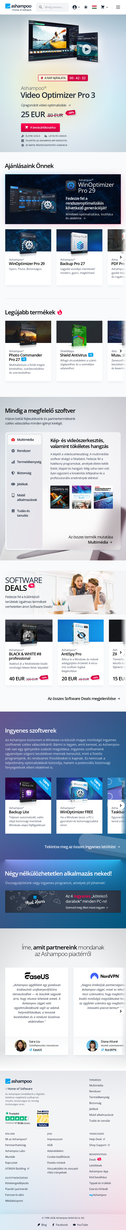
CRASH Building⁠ (15, 1168)
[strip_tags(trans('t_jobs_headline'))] (42, 1118)
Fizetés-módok (56, 1162)
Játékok (93, 1109)
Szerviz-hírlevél (98, 1189)
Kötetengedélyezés (17, 1183)
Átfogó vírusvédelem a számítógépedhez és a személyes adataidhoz (78, 364)
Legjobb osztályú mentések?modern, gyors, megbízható (77, 271)
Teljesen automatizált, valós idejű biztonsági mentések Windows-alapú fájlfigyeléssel (27, 821)
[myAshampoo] (76, 7)
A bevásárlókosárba (42, 127)
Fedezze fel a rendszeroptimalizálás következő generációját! (86, 203)
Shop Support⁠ (97, 1145)
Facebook (62, 1225)
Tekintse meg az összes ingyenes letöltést (80, 846)
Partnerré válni (14, 1195)
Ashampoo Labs (15, 1151)
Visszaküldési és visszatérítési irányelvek (62, 1170)
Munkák (10, 1157)
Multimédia (96, 1085)
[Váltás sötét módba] (86, 7)
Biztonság (95, 1103)
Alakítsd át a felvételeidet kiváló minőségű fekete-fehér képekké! (28, 665)
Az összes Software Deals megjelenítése (82, 698)
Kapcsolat (11, 1162)
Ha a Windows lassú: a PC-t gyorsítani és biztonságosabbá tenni (79, 821)
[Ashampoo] (18, 1081)
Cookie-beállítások (58, 1157)
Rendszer (95, 1091)
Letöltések (95, 1165)
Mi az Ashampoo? (16, 1139)
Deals (94, 1159)
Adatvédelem (55, 1151)
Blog (44, 1225)
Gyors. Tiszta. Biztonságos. (25, 269)
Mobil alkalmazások (101, 1115)
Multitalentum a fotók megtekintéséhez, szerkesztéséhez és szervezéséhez (27, 368)
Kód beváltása (98, 1177)
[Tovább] (121, 257)
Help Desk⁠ (95, 1139)
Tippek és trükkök (100, 1183)
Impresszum (55, 1139)
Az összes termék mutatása (91, 539)
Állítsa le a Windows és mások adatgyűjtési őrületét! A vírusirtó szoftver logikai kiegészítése (80, 665)
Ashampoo (97, 1195)
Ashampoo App (98, 1171)
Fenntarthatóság (15, 1145)
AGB (49, 1145)
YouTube (82, 1225)
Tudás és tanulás (99, 1120)
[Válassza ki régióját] (94, 7)
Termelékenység (99, 1097)
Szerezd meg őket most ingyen (85, 907)
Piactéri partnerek (16, 1189)
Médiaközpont (14, 1201)
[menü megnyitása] (118, 7)
